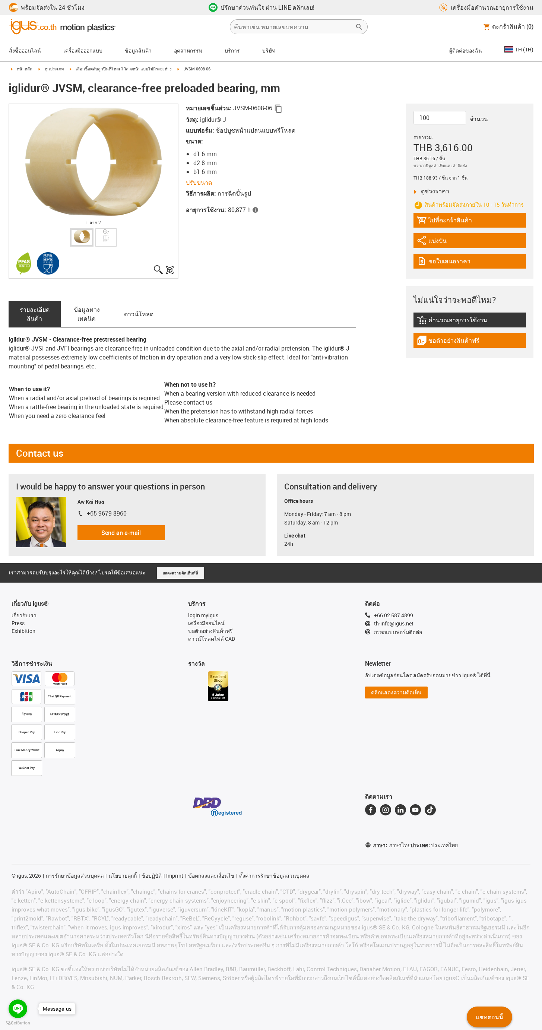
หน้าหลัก (24, 69)
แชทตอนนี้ (489, 1017)
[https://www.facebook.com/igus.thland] (370, 809)
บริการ (232, 50)
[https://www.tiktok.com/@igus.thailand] (430, 809)
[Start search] (359, 26)
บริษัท (268, 50)
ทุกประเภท (54, 69)
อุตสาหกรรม (188, 50)
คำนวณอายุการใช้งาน (456, 321)
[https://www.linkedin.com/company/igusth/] (400, 809)
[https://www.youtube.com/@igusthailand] (415, 809)
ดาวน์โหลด (138, 314)
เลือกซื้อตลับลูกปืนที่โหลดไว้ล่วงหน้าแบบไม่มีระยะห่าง (123, 69)
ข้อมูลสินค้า (138, 50)
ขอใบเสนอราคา (448, 263)
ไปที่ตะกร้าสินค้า (444, 222)
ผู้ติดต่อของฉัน (465, 50)
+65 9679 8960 (107, 513)
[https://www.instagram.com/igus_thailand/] (385, 809)
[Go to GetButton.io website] (18, 1023)
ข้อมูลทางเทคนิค (87, 314)
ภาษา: (392, 845)
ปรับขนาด (199, 182)
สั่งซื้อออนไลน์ (25, 50)
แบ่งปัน (437, 242)
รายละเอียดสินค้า (35, 314)
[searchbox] (293, 26)
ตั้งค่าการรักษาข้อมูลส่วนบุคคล (274, 875)
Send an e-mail (121, 533)
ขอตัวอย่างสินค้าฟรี (448, 342)
